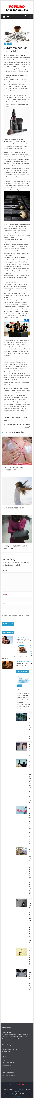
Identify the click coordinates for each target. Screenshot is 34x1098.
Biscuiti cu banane (31, 649)
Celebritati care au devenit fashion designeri (15, 419)
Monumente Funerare (30, 750)
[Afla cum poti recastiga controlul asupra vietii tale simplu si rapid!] (21, 782)
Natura (20, 685)
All (5, 43)
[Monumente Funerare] (21, 750)
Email (4, 603)
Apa (19, 689)
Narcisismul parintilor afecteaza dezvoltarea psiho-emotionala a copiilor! (30, 923)
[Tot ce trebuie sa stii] (4, 16)
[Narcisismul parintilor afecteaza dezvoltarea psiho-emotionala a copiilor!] (21, 923)
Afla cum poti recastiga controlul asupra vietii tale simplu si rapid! (30, 782)
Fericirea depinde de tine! (30, 957)
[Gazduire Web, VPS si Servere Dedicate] (21, 727)
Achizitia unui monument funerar (30, 981)
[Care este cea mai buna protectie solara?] (17, 438)
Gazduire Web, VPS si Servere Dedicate (30, 727)
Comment (6, 570)
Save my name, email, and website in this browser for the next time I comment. (15, 616)
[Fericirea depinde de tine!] (21, 958)
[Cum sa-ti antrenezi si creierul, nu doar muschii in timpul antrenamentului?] (21, 872)
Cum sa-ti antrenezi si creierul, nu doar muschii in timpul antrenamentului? (30, 872)
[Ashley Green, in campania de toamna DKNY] (17, 516)
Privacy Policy (6, 1051)
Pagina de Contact (7, 1065)
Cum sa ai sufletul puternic (14, 508)
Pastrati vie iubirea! (21, 637)
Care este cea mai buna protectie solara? (13, 468)
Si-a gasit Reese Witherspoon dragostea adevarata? (17, 425)
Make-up (10, 43)
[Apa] (24, 678)
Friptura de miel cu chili (23, 661)
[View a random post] (30, 16)
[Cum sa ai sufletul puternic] (17, 478)
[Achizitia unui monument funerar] (21, 981)
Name (4, 595)
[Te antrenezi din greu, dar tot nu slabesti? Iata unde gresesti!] (21, 826)
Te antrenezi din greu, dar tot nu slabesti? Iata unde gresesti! (30, 825)
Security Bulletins (7, 1032)
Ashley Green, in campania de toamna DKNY (16, 547)
